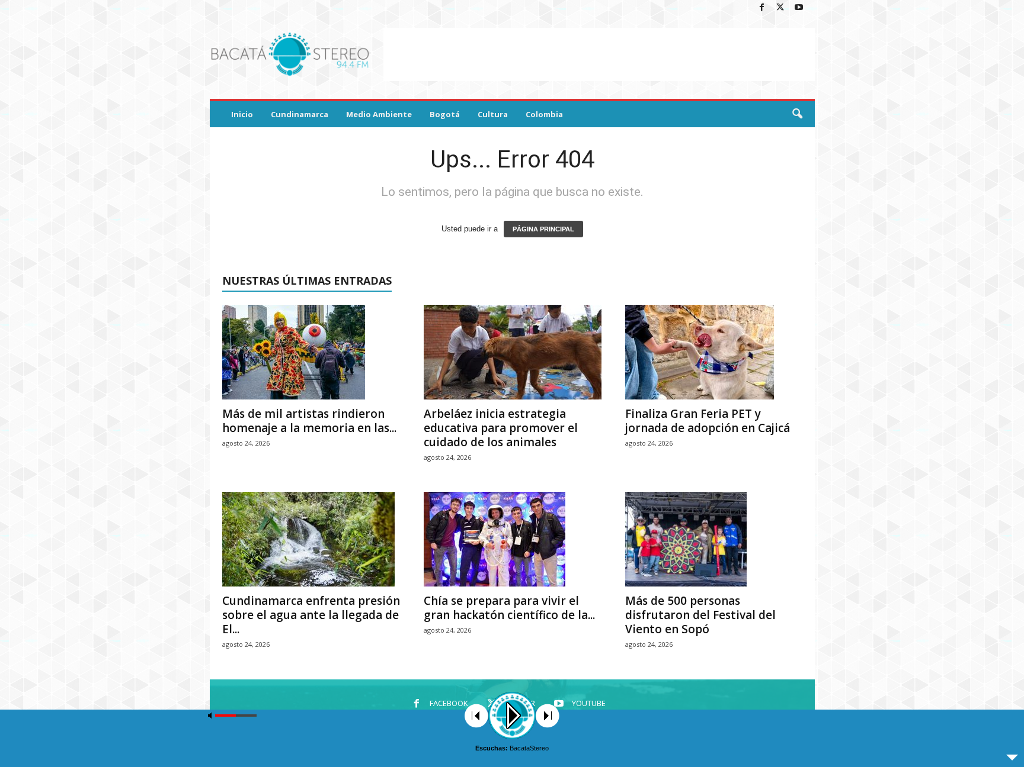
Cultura (493, 114)
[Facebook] (762, 8)
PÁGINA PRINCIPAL (543, 229)
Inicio (242, 114)
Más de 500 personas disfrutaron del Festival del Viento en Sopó (700, 615)
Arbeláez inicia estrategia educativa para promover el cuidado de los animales (501, 428)
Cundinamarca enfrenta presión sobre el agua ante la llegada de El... (311, 615)
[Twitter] (780, 8)
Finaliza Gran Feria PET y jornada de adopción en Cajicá (707, 421)
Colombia (544, 114)
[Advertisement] (599, 54)
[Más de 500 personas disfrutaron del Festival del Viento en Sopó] (714, 539)
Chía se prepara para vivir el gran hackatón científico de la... (509, 608)
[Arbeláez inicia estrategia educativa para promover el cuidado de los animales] (512, 352)
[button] (797, 114)
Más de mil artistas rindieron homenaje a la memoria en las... (309, 421)
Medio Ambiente (379, 114)
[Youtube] (799, 8)
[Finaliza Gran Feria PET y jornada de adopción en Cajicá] (714, 352)
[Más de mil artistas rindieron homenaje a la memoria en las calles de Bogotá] (311, 352)
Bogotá (445, 114)
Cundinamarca (299, 114)
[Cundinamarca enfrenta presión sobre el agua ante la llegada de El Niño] (311, 539)
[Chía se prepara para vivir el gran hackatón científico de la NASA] (512, 539)
